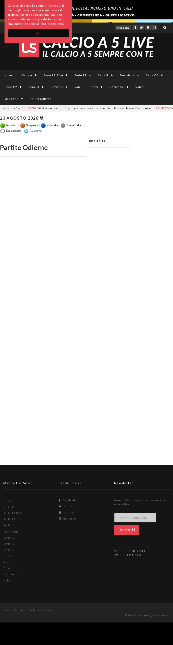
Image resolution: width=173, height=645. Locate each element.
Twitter (68, 506)
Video (139, 87)
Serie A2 (80, 75)
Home (9, 75)
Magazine (11, 98)
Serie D (33, 87)
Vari (77, 87)
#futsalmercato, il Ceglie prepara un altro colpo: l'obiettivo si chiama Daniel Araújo (83, 108)
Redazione (122, 27)
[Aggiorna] (26, 131)
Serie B (103, 75)
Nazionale (116, 87)
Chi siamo (20, 610)
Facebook (69, 500)
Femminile (127, 75)
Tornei (93, 87)
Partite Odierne (41, 98)
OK (38, 33)
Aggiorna (36, 130)
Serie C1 (152, 75)
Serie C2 (11, 87)
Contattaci (35, 610)
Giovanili (56, 87)
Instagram (70, 518)
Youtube (68, 512)
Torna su (49, 610)
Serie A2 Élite (53, 75)
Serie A (27, 75)
